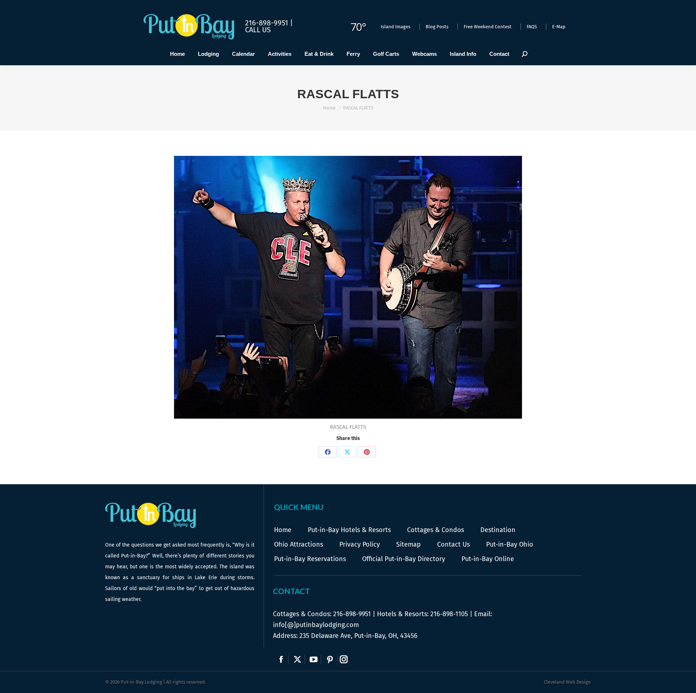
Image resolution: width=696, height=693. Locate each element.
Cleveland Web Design (567, 682)
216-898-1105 (449, 614)
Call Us (258, 29)
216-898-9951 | (269, 22)
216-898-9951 (352, 614)
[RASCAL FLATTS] (348, 287)
